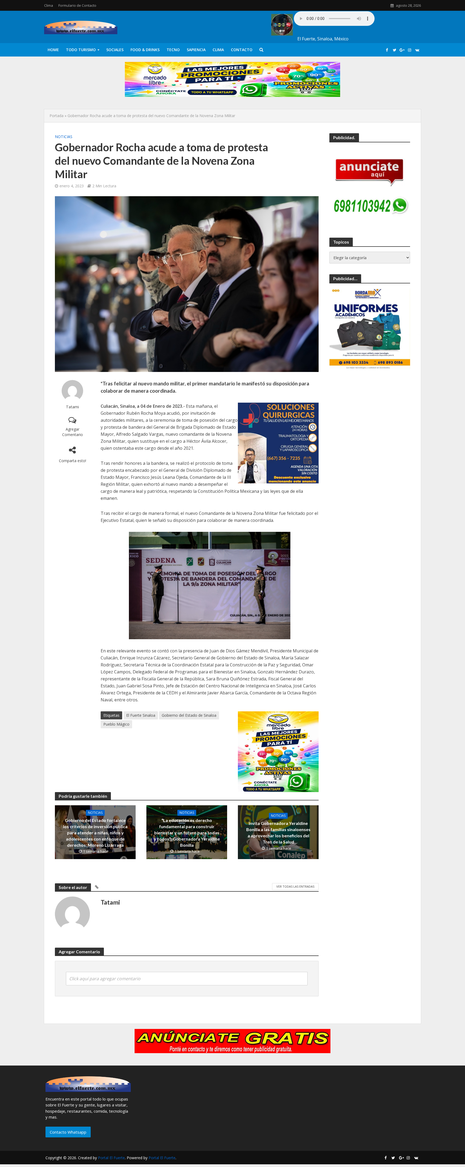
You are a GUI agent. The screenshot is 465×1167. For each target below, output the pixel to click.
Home (53, 49)
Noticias (63, 136)
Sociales (115, 49)
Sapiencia (196, 49)
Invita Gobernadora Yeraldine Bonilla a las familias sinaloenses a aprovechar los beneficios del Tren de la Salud (278, 832)
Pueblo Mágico (116, 724)
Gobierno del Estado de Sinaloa (189, 715)
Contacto (241, 49)
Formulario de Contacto (77, 5)
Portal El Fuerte (111, 1157)
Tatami (72, 406)
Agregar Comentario (72, 432)
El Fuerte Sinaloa (140, 715)
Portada (57, 115)
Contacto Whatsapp (68, 1132)
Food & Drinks (145, 49)
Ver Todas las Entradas (295, 886)
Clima (48, 5)
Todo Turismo (81, 49)
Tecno (173, 49)
